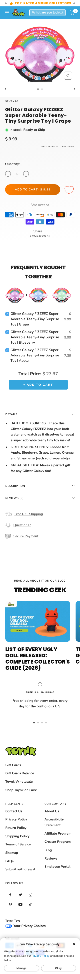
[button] (72, 12)
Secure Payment (25, 536)
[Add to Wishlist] (70, 190)
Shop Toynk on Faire (21, 790)
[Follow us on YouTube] (20, 904)
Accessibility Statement (54, 822)
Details (11, 414)
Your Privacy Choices (29, 926)
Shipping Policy (17, 836)
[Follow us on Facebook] (10, 895)
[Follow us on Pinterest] (10, 904)
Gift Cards (13, 765)
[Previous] (6, 89)
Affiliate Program (57, 833)
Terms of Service (18, 844)
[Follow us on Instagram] (30, 895)
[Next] (74, 89)
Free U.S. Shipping (28, 514)
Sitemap (11, 852)
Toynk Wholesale (19, 781)
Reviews (50, 858)
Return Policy (15, 828)
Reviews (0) (14, 498)
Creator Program (57, 841)
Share (37, 231)
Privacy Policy (16, 819)
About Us (51, 811)
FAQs (9, 861)
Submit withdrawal (20, 869)
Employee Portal (57, 866)
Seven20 (11, 101)
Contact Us (13, 811)
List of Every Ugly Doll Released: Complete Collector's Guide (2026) (37, 659)
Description (15, 486)
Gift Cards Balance (19, 773)
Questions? (22, 525)
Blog (48, 850)
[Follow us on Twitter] (20, 895)
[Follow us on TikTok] (30, 904)
